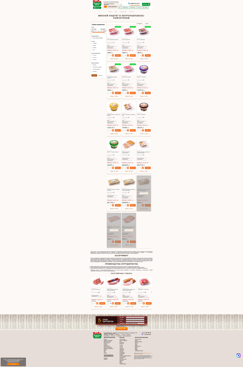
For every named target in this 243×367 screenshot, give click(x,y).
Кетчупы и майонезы (123, 340)
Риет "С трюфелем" (141, 39)
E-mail (121, 321)
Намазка (105, 353)
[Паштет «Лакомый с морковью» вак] (129, 107)
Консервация (122, 342)
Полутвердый (122, 353)
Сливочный (122, 348)
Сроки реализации (96, 53)
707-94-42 (146, 332)
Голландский (122, 352)
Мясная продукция (109, 337)
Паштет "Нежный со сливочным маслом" (113, 115)
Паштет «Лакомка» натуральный (126, 152)
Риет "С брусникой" (126, 39)
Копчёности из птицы (108, 347)
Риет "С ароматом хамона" (112, 39)
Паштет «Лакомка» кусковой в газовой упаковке (143, 152)
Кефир (136, 348)
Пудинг (136, 345)
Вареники (105, 359)
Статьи (139, 7)
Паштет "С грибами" (141, 114)
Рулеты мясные (107, 342)
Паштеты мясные (107, 346)
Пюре (121, 341)
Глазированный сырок (139, 350)
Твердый (121, 354)
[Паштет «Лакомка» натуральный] (129, 144)
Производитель (95, 36)
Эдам (121, 361)
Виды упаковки (95, 62)
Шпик (105, 350)
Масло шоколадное (138, 341)
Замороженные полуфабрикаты (108, 355)
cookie (18, 360)
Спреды (136, 340)
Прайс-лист (125, 7)
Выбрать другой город (112, 6)
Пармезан (121, 347)
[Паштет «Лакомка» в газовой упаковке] (114, 182)
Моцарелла (122, 360)
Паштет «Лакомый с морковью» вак (128, 115)
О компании (106, 334)
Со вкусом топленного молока (125, 355)
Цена (93, 27)
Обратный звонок (135, 5)
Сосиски (105, 343)
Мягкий (121, 362)
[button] (91, 292)
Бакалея (122, 337)
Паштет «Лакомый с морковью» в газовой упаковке (128, 190)
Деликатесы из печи (107, 341)
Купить (118, 55)
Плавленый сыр (138, 346)
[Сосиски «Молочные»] (98, 282)
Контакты (132, 7)
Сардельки (106, 345)
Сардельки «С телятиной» (143, 289)
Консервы (121, 343)
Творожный (122, 350)
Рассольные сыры (123, 359)
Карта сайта (113, 335)
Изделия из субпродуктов (108, 348)
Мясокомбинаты (107, 335)
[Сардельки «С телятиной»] (145, 282)
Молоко (136, 347)
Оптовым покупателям (127, 335)
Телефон (121, 319)
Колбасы (105, 339)
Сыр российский (123, 356)
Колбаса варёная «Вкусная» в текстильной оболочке (129, 290)
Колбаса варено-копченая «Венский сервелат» (112, 290)
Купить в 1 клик (114, 58)
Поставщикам (119, 335)
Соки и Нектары (122, 339)
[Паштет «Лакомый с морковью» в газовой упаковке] (129, 182)
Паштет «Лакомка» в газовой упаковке (113, 190)
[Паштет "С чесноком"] (144, 69)
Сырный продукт (123, 363)
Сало (105, 351)
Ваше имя (122, 317)
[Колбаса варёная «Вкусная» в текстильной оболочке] (129, 282)
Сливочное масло (138, 339)
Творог (136, 343)
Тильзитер (121, 358)
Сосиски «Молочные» (96, 289)
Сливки (136, 349)
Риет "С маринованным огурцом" (112, 77)
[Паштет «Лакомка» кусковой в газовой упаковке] (144, 144)
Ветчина (105, 349)
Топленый (121, 351)
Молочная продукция (141, 337)
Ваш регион (122, 323)
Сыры (121, 346)
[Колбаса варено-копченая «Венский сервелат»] (114, 282)
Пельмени (105, 358)
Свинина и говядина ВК (108, 340)
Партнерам (111, 334)
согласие (120, 325)
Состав (93, 41)
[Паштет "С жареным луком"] (114, 144)
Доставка (145, 7)
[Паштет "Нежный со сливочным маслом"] (114, 107)
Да (105, 6)
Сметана (136, 342)
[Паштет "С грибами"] (144, 107)
